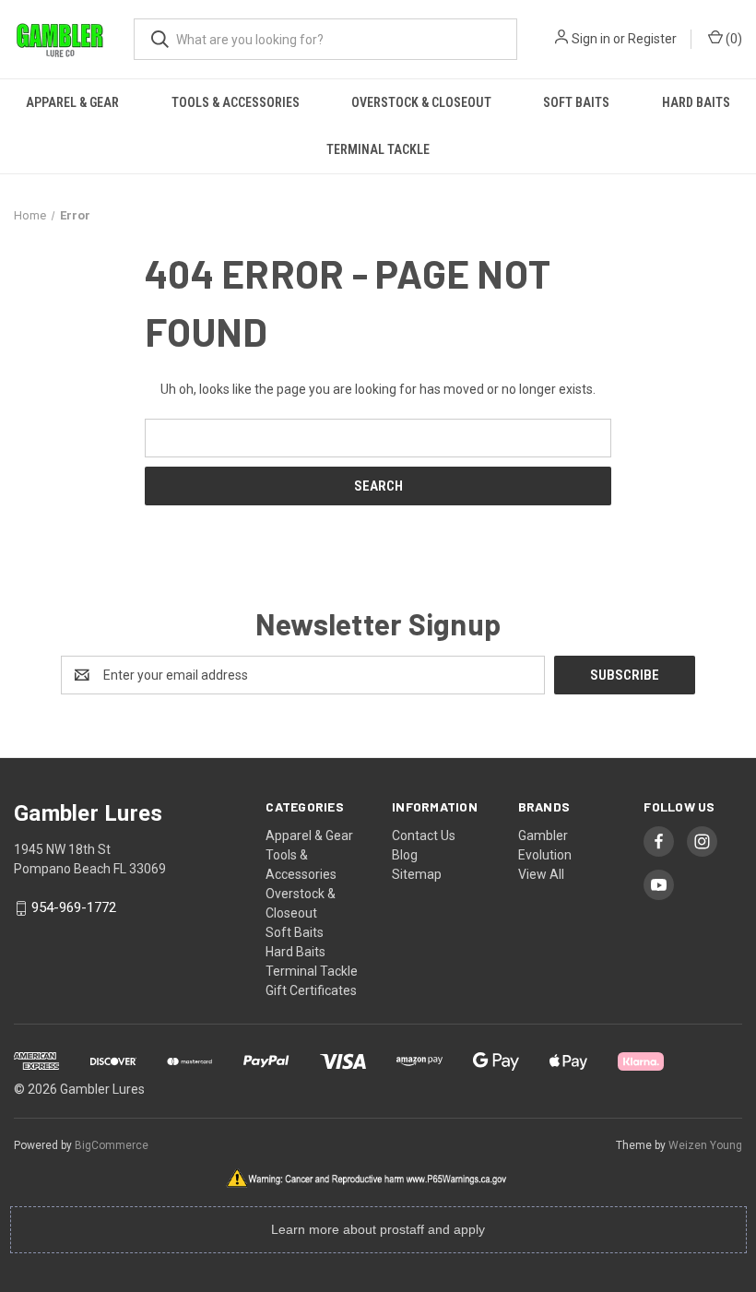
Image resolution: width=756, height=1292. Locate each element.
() (732, 38)
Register (652, 38)
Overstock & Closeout (421, 102)
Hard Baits (696, 102)
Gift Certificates (311, 990)
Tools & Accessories (235, 102)
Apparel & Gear (72, 102)
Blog (405, 855)
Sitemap (417, 874)
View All (541, 874)
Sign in (591, 38)
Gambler (543, 835)
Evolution (545, 855)
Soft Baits (576, 102)
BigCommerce (111, 1145)
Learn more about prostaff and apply (378, 1229)
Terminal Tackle (378, 149)
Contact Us (423, 835)
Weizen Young (705, 1145)
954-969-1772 (73, 908)
